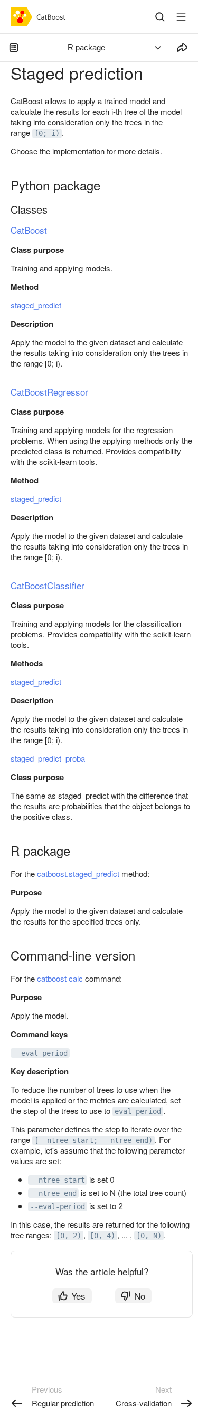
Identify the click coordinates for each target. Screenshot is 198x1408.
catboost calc (60, 978)
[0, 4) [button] (102, 1235)
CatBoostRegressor (49, 391)
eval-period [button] (138, 1111)
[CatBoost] (40, 16)
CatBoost (29, 229)
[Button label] (181, 17)
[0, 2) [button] (68, 1235)
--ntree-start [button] (57, 1180)
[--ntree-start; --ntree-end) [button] (93, 1140)
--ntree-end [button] (53, 1193)
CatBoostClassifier (47, 585)
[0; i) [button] (47, 133)
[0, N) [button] (149, 1235)
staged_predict (36, 304)
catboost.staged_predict (78, 873)
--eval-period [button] (40, 1053)
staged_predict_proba (48, 758)
